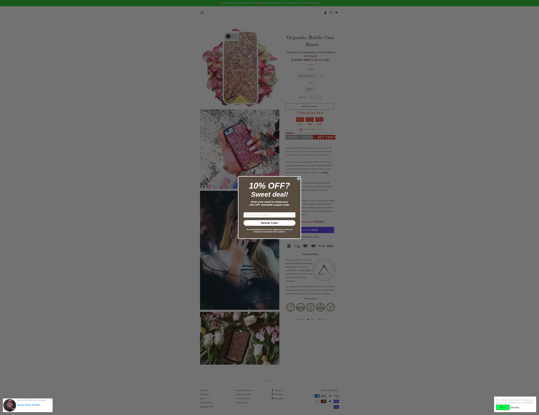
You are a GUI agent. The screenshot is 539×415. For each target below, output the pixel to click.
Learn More (514, 407)
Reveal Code (269, 223)
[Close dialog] (298, 178)
